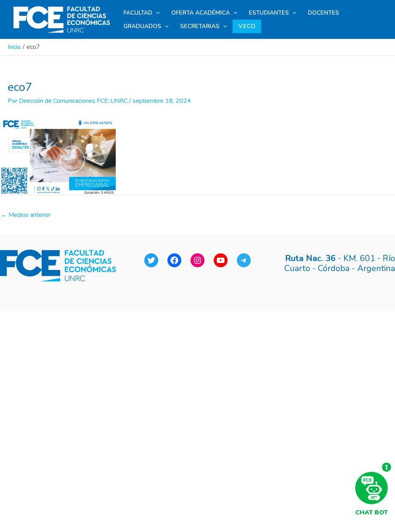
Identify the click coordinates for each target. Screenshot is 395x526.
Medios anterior (26, 215)
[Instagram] (197, 260)
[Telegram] (244, 260)
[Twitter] (151, 260)
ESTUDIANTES (269, 13)
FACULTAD (137, 13)
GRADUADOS (142, 26)
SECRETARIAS (199, 26)
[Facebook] (174, 260)
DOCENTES (323, 13)
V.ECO (246, 26)
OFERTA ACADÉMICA (200, 13)
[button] (156, 13)
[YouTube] (221, 260)
